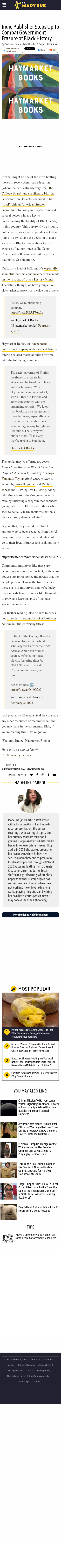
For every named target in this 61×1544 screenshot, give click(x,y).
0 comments (53, 44)
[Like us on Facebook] (37, 776)
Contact (36, 1381)
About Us (35, 1359)
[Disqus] (30, 1294)
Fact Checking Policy (40, 1376)
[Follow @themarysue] (31, 776)
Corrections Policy (16, 1376)
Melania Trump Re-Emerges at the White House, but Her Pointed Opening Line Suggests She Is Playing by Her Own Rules (37, 1149)
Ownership (23, 1381)
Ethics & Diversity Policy (39, 1370)
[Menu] (4, 5)
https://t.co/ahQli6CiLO (26, 689)
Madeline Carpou (12, 44)
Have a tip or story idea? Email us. (35, 1234)
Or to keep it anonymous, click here (36, 1238)
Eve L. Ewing (37, 489)
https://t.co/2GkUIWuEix (27, 312)
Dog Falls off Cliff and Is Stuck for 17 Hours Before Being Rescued (38, 1208)
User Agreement (15, 1370)
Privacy (10, 1365)
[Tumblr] (48, 776)
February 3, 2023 (22, 702)
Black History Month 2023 (14, 768)
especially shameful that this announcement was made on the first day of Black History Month (30, 273)
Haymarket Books (22, 448)
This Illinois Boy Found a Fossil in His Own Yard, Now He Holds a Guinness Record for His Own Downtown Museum (36, 1169)
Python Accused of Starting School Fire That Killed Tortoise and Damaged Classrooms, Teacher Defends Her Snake (32, 1033)
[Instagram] (43, 776)
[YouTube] (54, 776)
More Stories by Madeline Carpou (30, 914)
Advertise (48, 1359)
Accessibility (44, 1365)
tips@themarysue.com (16, 755)
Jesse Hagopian (25, 484)
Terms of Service (26, 1365)
